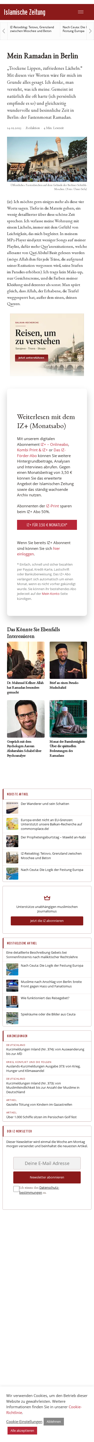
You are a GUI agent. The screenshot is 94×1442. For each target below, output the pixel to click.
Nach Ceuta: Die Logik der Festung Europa (52, 870)
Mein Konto (50, 593)
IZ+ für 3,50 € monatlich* (47, 524)
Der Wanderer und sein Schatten (45, 804)
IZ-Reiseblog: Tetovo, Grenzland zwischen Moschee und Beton (32, 29)
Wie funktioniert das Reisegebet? (45, 998)
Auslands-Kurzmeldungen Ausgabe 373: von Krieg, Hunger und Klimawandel (43, 1068)
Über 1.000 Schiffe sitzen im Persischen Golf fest (41, 1117)
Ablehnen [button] (54, 1421)
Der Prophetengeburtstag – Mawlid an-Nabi (53, 837)
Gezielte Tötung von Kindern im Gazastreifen (39, 1104)
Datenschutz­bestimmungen (39, 1190)
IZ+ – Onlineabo (54, 444)
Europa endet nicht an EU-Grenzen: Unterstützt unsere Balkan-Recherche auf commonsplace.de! (51, 824)
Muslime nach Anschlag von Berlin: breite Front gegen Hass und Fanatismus (51, 984)
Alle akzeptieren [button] (22, 1430)
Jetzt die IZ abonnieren (47, 920)
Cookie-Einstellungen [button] (24, 1421)
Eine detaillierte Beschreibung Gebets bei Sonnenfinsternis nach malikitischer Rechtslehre (42, 954)
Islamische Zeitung (24, 12)
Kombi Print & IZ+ (32, 449)
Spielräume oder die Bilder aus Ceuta (48, 1014)
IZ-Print (52, 505)
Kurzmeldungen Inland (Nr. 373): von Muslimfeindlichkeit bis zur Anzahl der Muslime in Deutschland (42, 1087)
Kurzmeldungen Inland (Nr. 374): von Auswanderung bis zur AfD (45, 1051)
